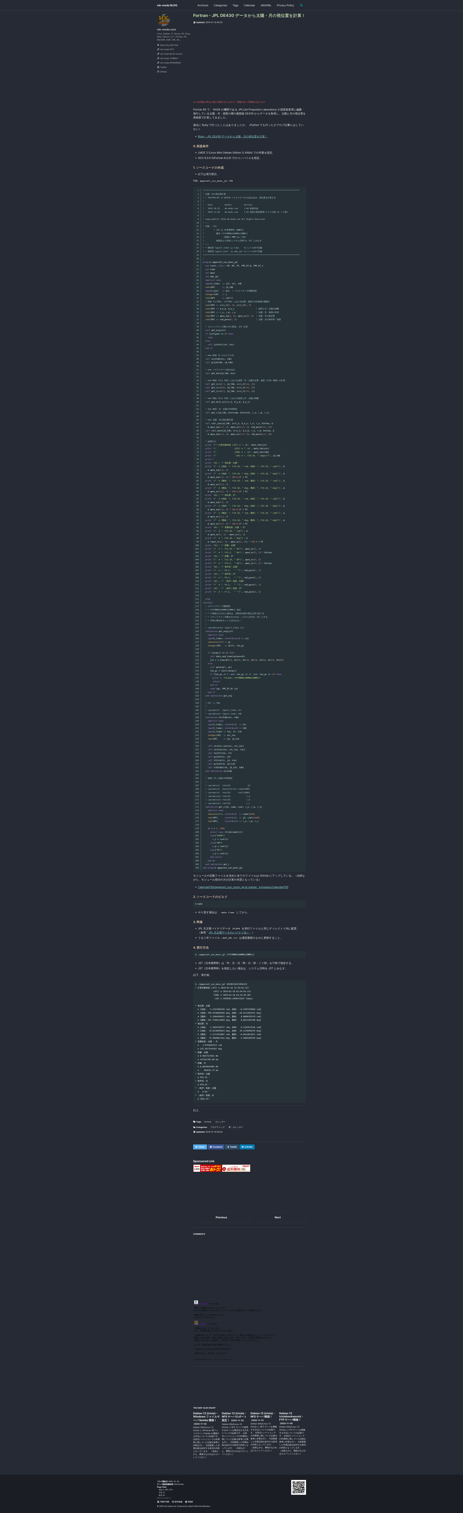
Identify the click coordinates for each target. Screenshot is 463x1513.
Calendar (249, 5)
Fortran (207, 1122)
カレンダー (220, 1122)
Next (278, 1217)
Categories (220, 5)
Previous (221, 1217)
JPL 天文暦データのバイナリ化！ (229, 932)
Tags (235, 5)
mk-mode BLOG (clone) (171, 54)
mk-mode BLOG (167, 5)
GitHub (163, 72)
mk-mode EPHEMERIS (170, 63)
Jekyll (190, 1506)
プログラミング (217, 1127)
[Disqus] (249, 1267)
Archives (202, 5)
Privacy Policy (285, 5)
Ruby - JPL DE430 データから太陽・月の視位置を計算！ (232, 136)
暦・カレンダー (236, 1127)
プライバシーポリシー (164, 1498)
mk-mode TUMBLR (169, 58)
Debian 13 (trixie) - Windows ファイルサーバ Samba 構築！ (206, 1417)
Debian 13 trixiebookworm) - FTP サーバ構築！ (291, 1416)
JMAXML (266, 5)
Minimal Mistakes (202, 1506)
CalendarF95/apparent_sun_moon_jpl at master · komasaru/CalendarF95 (243, 887)
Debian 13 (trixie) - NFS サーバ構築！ (263, 1415)
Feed (190, 1502)
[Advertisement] (249, 44)
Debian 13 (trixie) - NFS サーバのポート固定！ (234, 1417)
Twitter (163, 67)
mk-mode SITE (167, 49)
